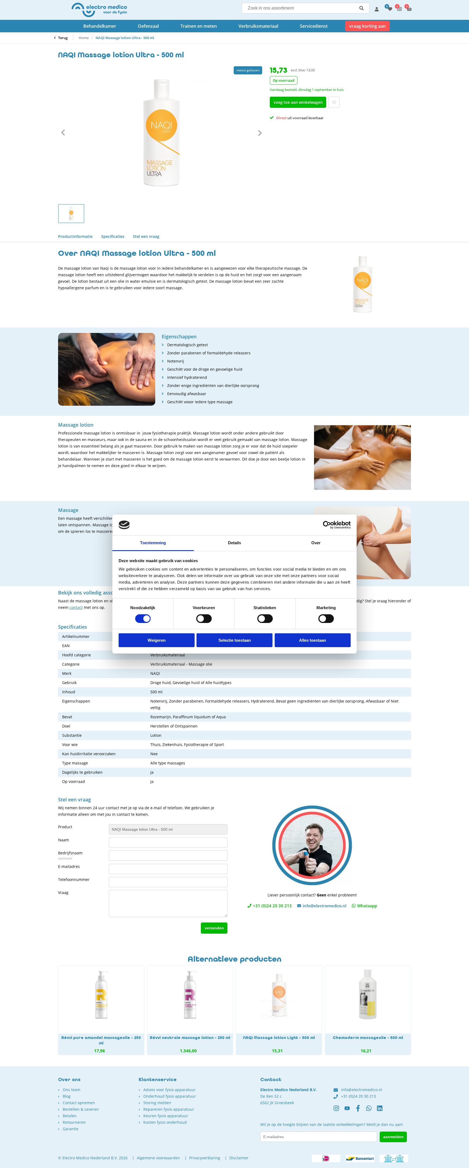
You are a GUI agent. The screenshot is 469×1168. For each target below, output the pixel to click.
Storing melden (157, 1102)
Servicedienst (314, 26)
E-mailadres (69, 866)
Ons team (71, 1089)
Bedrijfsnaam (70, 855)
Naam (63, 839)
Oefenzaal (148, 26)
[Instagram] (339, 1110)
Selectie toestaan (234, 640)
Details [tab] (234, 542)
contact (76, 607)
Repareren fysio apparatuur (168, 1109)
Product (65, 826)
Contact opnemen (79, 1102)
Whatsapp (367, 905)
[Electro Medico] (99, 10)
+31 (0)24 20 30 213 (272, 905)
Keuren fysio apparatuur (165, 1115)
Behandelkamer (99, 26)
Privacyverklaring (204, 1157)
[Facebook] (360, 1110)
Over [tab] (316, 542)
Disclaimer (239, 1157)
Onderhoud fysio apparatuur (169, 1096)
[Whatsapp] (371, 1110)
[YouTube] (349, 1110)
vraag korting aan (367, 26)
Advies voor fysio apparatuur (169, 1089)
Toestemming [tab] (153, 542)
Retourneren (74, 1122)
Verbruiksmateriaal (258, 26)
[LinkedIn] (382, 1110)
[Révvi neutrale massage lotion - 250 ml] (190, 1010)
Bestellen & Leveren (81, 1109)
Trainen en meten (198, 26)
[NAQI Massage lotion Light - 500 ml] (279, 1010)
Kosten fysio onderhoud (165, 1122)
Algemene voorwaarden (158, 1157)
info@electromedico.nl (324, 905)
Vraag (63, 892)
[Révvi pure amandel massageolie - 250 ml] (101, 1010)
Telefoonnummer (74, 879)
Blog (67, 1096)
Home (84, 37)
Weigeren (157, 640)
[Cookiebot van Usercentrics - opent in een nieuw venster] (327, 525)
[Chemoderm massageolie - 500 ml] (368, 1010)
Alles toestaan (312, 640)
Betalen (70, 1115)
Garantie (70, 1128)
